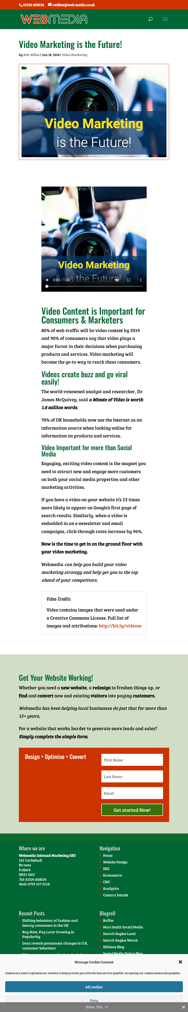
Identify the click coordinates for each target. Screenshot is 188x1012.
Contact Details (115, 894)
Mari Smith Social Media (123, 926)
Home (108, 855)
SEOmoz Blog (113, 946)
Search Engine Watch (120, 940)
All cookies (94, 986)
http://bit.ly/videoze (120, 626)
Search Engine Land (119, 933)
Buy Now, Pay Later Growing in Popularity (48, 934)
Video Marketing (74, 54)
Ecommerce (112, 875)
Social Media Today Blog (123, 953)
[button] (180, 961)
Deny (94, 1000)
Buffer (108, 920)
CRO (106, 881)
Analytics (111, 888)
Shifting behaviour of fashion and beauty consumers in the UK (50, 923)
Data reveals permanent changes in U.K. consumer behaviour (55, 945)
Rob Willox (31, 54)
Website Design (115, 861)
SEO (106, 868)
